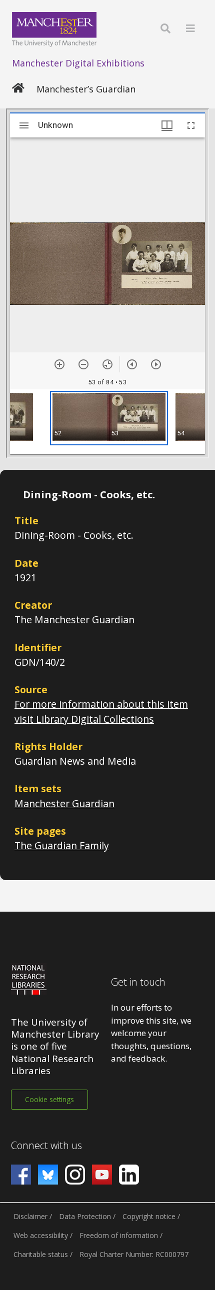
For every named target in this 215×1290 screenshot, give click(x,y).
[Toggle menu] (190, 28)
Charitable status (41, 1254)
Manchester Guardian (64, 803)
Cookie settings (49, 1099)
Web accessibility (41, 1235)
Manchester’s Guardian (86, 89)
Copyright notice (149, 1216)
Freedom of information (119, 1235)
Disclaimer (31, 1216)
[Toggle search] (165, 28)
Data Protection (85, 1216)
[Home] (18, 88)
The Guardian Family (61, 845)
